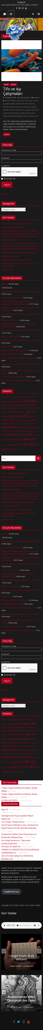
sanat (16, 439)
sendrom (5, 445)
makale (9, 427)
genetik (33, 107)
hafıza (25, 420)
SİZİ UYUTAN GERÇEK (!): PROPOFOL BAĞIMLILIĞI (21, 330)
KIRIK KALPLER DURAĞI (10, 240)
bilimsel (18, 104)
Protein (32, 113)
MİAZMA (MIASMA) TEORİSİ (12, 5)
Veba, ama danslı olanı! (10, 256)
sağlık (5, 116)
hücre (23, 110)
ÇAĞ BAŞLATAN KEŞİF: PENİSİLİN (14, 350)
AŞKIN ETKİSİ (6, 347)
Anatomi (4, 397)
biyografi (17, 408)
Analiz (19, 101)
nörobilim (17, 431)
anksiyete (13, 397)
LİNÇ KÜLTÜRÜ (7, 270)
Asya (26, 101)
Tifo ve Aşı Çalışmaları (12, 91)
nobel (8, 431)
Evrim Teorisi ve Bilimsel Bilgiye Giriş (15, 223)
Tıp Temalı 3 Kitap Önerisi (11, 298)
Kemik (22, 113)
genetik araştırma (9, 110)
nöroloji (26, 431)
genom (18, 420)
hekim (16, 424)
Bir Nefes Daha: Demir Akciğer (13, 377)
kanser (17, 113)
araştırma (23, 397)
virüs (36, 116)
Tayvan (25, 116)
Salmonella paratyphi (15, 116)
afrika (7, 101)
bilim (30, 401)
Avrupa (35, 101)
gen (29, 107)
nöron (34, 431)
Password (5, 158)
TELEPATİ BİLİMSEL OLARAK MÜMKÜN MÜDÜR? (20, 340)
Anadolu (13, 101)
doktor (5, 412)
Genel (6, 84)
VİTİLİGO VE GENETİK (9, 320)
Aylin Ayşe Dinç (25, 98)
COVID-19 (28, 408)
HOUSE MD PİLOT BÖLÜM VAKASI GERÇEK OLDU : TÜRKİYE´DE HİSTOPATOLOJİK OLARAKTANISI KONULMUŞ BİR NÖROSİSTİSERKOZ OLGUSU (21, 246)
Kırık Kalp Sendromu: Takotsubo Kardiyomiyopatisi (20, 314)
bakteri (12, 104)
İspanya (28, 110)
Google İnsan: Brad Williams (21, 957)
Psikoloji (25, 434)
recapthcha (5, 166)
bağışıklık (6, 104)
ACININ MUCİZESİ (9, 800)
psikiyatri (9, 434)
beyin (18, 401)
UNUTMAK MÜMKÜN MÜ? (11, 354)
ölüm (27, 113)
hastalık (7, 423)
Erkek (25, 107)
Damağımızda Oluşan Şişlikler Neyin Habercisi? (19, 291)
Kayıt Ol (4, 284)
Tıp (29, 444)
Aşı (23, 101)
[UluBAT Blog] (4, 14)
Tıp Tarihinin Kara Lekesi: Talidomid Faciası (17, 380)
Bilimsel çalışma (8, 107)
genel (6, 416)
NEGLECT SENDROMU (10, 336)
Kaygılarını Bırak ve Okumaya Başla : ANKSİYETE (20, 364)
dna (21, 107)
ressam (7, 439)
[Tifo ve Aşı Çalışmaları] (21, 41)
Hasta (18, 110)
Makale (13, 84)
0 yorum (36, 98)
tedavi (16, 444)
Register (4, 194)
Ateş (30, 101)
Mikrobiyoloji (25, 427)
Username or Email (8, 150)
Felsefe (22, 412)
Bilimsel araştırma (28, 104)
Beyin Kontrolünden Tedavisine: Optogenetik (18, 358)
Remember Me (9, 178)
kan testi (11, 113)
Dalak (17, 107)
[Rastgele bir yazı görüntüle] (39, 14)
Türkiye (31, 116)
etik (13, 412)
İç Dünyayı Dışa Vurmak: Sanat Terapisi (16, 260)
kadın (33, 110)
